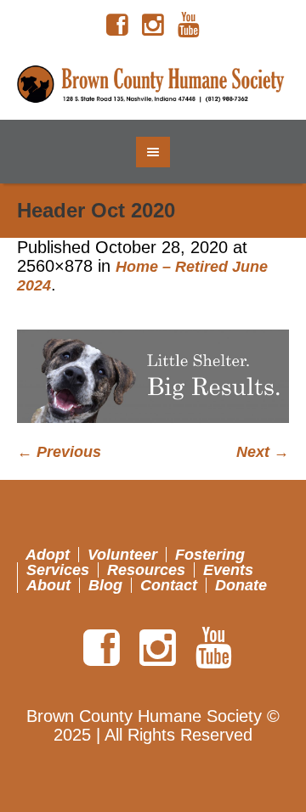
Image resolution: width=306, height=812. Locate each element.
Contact (168, 585)
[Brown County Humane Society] (153, 85)
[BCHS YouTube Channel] (188, 25)
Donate (241, 585)
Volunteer (122, 554)
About (48, 585)
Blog (105, 585)
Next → (262, 451)
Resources (146, 570)
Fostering (210, 554)
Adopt (48, 554)
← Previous (59, 451)
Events (228, 570)
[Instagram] (153, 25)
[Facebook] (117, 25)
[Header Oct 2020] (153, 376)
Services (57, 570)
